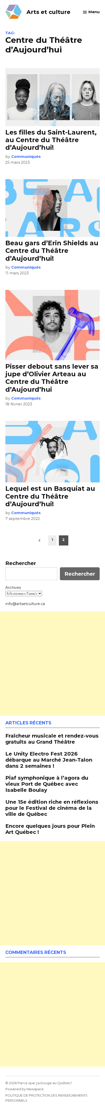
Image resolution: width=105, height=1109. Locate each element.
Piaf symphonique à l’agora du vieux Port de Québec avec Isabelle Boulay (46, 784)
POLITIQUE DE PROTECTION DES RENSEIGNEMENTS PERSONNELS (46, 1098)
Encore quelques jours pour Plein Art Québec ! (50, 829)
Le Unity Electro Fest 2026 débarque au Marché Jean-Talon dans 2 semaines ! (48, 759)
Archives (13, 587)
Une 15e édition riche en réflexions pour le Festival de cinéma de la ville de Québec (51, 808)
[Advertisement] (52, 663)
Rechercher (20, 563)
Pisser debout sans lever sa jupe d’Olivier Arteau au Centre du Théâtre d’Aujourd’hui (51, 378)
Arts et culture (48, 12)
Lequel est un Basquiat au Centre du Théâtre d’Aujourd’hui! (50, 496)
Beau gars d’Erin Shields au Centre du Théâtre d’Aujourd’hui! (51, 250)
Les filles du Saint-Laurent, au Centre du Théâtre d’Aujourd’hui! (51, 139)
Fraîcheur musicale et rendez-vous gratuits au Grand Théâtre (52, 738)
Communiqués (26, 156)
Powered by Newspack (24, 1089)
